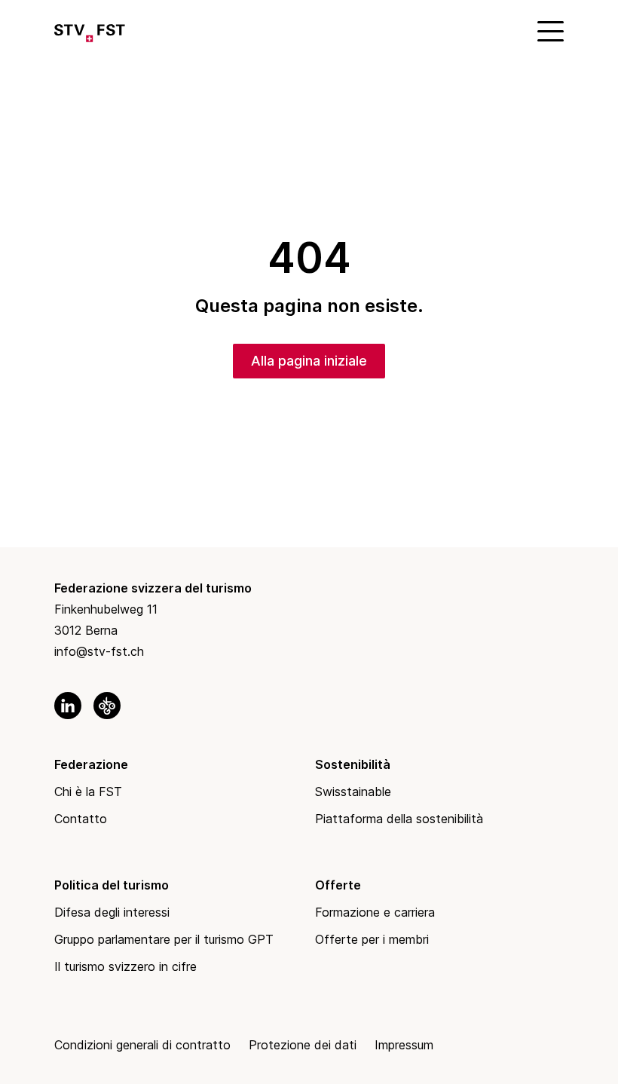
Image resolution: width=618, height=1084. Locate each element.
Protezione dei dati (302, 1044)
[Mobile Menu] (549, 30)
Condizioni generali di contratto (142, 1044)
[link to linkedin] (67, 705)
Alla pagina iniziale (309, 361)
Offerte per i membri (372, 939)
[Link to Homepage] (89, 30)
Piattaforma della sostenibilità (399, 818)
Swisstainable (353, 791)
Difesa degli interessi (112, 912)
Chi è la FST (88, 791)
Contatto (80, 818)
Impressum (404, 1044)
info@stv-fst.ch (99, 651)
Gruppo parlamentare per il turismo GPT (164, 939)
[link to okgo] (107, 705)
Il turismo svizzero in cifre (125, 966)
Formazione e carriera (375, 912)
